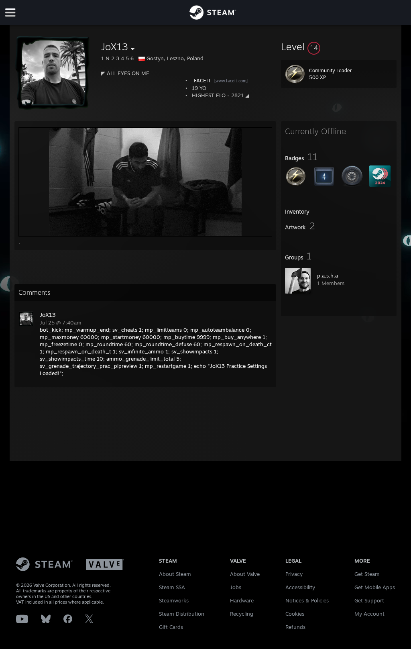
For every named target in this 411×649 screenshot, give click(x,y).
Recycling (241, 613)
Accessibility (300, 587)
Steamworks (174, 600)
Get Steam (367, 574)
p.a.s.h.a (327, 275)
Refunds (295, 627)
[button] (339, 47)
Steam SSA (172, 587)
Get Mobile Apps (374, 587)
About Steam (175, 574)
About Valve (245, 574)
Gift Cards (171, 627)
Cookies (294, 613)
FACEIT (202, 80)
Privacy (294, 574)
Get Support (369, 600)
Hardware (242, 600)
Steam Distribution (181, 613)
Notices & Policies (307, 600)
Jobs (235, 587)
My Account (369, 613)
